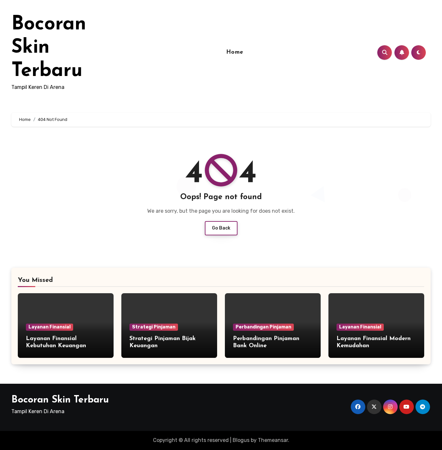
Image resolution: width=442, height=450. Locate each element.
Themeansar (273, 440)
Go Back (221, 228)
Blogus (241, 440)
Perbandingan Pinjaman (263, 327)
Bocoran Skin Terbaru (48, 48)
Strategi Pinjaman (153, 327)
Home (234, 52)
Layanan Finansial (49, 327)
